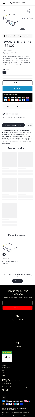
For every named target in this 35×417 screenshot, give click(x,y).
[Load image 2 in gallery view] (30, 18)
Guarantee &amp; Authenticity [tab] (14, 125)
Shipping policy (23, 415)
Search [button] (18, 280)
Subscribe (16, 307)
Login (3, 375)
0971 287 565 (8, 383)
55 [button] (4, 72)
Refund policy (25, 412)
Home (4, 117)
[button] (31, 2)
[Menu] (4, 3)
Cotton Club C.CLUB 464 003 (16, 117)
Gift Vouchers (6, 368)
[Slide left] (28, 29)
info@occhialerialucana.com (12, 381)
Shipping (5, 53)
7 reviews (7, 360)
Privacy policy (5, 412)
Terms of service (6, 415)
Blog (3, 370)
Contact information (16, 412)
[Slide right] (32, 29)
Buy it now (17, 88)
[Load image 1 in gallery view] (30, 11)
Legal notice (15, 415)
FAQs (3, 372)
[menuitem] (17, 368)
